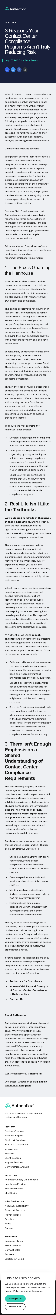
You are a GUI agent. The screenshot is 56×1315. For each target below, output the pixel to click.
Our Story (10, 1219)
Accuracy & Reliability (17, 1205)
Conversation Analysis (17, 1166)
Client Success (13, 1157)
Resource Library (14, 1241)
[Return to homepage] (15, 9)
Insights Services (14, 1162)
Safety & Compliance (16, 1144)
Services (9, 1153)
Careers (9, 1228)
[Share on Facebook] (7, 69)
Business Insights (14, 1135)
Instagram (25, 1085)
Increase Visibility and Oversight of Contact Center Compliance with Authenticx (29, 990)
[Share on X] (13, 69)
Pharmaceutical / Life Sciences (21, 1179)
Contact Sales (12, 1249)
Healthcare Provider (15, 1184)
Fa (6, 1085)
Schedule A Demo (14, 1258)
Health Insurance (14, 1188)
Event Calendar (13, 1245)
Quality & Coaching (15, 1140)
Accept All (15, 1298)
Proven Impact (13, 1214)
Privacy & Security (15, 1210)
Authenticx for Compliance (26, 981)
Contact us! (35, 1073)
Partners (9, 1254)
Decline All (15, 1306)
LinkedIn (42, 1081)
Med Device (11, 1193)
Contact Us (16, 999)
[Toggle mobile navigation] (49, 9)
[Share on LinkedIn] (19, 69)
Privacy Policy (12, 1291)
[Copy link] (25, 69)
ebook (13, 1085)
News (8, 1223)
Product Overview (14, 1131)
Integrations (11, 1149)
